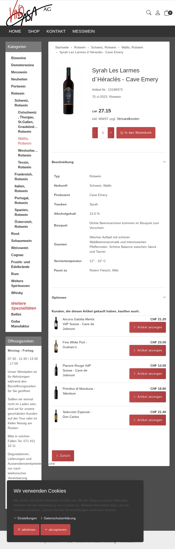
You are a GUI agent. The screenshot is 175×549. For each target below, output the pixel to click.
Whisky (17, 293)
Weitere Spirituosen (20, 283)
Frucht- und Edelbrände (20, 264)
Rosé (15, 234)
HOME (15, 31)
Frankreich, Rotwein (24, 176)
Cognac (17, 255)
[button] (148, 13)
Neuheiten (19, 79)
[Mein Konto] (158, 13)
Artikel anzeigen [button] (149, 327)
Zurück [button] (65, 455)
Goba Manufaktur (20, 323)
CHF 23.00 (158, 342)
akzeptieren (58, 529)
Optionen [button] (59, 297)
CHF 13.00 (158, 365)
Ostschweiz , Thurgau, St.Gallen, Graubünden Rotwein (28, 121)
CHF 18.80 (158, 388)
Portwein (18, 86)
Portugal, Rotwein (22, 200)
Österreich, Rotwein (23, 224)
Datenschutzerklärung (59, 518)
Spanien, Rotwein (21, 212)
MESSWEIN (83, 31)
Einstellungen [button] (27, 518)
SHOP (34, 31)
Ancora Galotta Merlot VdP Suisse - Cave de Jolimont (78, 324)
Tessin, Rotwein (24, 164)
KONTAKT (56, 31)
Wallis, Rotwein (24, 141)
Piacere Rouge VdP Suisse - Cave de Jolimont (77, 370)
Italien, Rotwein (21, 188)
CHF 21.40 (158, 412)
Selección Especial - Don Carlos (77, 414)
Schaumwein (21, 241)
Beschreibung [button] (63, 162)
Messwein (19, 72)
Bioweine (18, 58)
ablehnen (29, 529)
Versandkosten (128, 119)
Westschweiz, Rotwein (28, 153)
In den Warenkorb (138, 132)
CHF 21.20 (158, 319)
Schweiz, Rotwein (22, 102)
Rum (15, 274)
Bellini (16, 314)
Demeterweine (22, 65)
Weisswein (19, 248)
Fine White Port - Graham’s (75, 344)
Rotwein (17, 93)
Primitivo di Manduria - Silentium (79, 391)
